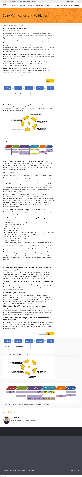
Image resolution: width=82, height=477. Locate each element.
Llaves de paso (14, 5)
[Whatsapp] (15, 412)
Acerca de (59, 5)
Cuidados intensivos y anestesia (29, 456)
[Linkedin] (13, 412)
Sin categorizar (9, 25)
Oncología (24, 461)
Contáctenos (76, 5)
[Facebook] (8, 412)
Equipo (42, 463)
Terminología (63, 460)
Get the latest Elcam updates (42, 436)
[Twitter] (11, 412)
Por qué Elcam (44, 456)
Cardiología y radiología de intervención (31, 460)
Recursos (65, 5)
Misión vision (44, 458)
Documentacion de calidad (66, 458)
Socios (70, 5)
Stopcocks (5, 456)
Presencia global (45, 461)
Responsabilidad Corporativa (47, 460)
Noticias (62, 463)
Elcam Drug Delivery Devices (29, 1)
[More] (17, 412)
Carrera (43, 465)
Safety (14, 1)
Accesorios (29, 5)
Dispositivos (22, 5)
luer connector (7, 198)
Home (3, 25)
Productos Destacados (39, 5)
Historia (43, 467)
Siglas (61, 461)
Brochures (62, 456)
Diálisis (23, 458)
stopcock (49, 196)
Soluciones (49, 5)
